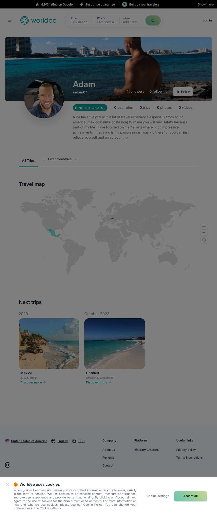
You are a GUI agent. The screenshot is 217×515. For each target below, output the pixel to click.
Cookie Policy (92, 504)
